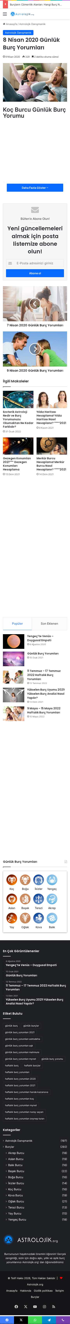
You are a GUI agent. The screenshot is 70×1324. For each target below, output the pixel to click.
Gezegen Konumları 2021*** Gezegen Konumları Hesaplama (17, 463)
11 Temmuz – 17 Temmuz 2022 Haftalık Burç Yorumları (44, 675)
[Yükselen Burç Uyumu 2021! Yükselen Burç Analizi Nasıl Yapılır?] (13, 695)
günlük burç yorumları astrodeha (22, 1038)
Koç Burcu (14, 1189)
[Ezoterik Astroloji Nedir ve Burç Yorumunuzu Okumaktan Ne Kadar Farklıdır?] (18, 399)
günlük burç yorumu (52, 1058)
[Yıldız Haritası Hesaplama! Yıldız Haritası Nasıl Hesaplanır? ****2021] (52, 399)
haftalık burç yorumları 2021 (20, 1085)
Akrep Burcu (16, 1153)
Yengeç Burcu (17, 1219)
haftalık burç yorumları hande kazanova (26, 1092)
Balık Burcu (15, 1165)
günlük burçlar (31, 1025)
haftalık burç (12, 1065)
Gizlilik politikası (43, 1290)
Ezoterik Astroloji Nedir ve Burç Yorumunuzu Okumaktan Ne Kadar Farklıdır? (18, 419)
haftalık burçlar (32, 1065)
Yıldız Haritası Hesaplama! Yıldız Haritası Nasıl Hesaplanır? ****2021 (51, 417)
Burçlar (9, 1146)
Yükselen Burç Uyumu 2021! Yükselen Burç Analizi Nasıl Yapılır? (46, 694)
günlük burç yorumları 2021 (20, 1032)
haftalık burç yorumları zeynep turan (24, 1118)
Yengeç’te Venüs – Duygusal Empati (40, 638)
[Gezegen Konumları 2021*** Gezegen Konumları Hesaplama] (18, 446)
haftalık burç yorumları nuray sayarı (24, 1111)
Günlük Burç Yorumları (43, 653)
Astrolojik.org (35, 1284)
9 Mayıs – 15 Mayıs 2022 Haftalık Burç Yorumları (43, 710)
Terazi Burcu (16, 1207)
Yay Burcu (14, 1213)
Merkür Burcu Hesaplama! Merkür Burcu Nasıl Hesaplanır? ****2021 (51, 463)
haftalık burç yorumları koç (19, 1098)
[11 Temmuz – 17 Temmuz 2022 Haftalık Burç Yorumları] (13, 676)
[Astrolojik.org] (25, 13)
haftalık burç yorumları (17, 1072)
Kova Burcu (15, 1195)
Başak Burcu (16, 1171)
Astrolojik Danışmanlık (32, 24)
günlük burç (11, 1025)
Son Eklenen (49, 623)
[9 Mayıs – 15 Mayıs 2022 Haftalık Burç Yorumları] (13, 713)
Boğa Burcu (15, 1177)
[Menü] (5, 15)
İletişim (59, 1290)
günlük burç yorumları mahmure (22, 1052)
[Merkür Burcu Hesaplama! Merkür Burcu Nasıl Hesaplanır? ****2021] (52, 446)
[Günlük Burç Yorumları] (13, 659)
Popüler (17, 623)
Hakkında (25, 1290)
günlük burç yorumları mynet (20, 1058)
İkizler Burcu (16, 1183)
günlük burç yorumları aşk (19, 1045)
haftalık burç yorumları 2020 (20, 1078)
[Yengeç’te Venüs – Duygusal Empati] (13, 641)
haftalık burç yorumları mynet (21, 1105)
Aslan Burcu (15, 1159)
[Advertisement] (35, 148)
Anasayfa (11, 24)
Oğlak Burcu (16, 1201)
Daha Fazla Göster (34, 187)
